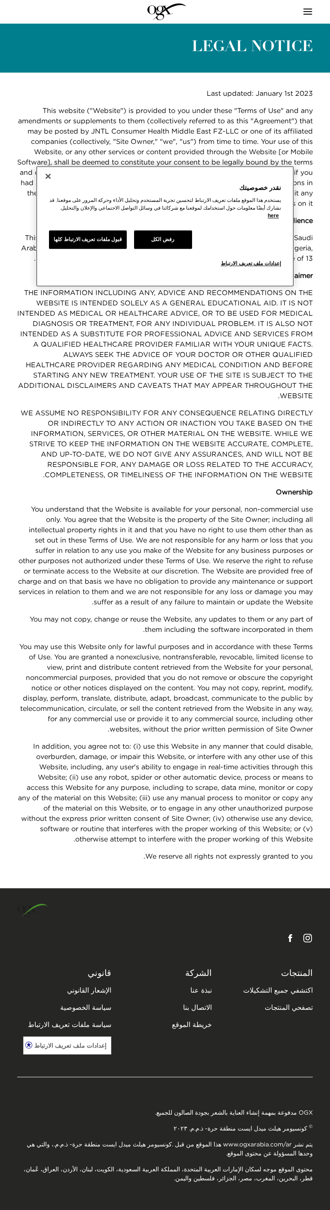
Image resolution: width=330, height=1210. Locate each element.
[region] (165, 226)
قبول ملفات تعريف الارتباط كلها (88, 240)
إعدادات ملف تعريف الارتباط (70, 1045)
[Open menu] (276, 12)
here (273, 216)
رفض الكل (162, 240)
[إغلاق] (48, 176)
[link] (166, 12)
